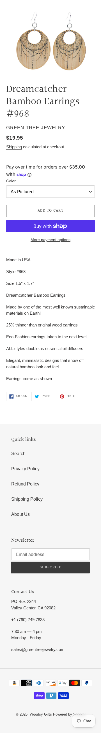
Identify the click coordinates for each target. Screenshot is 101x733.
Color (11, 181)
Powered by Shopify (69, 714)
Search (18, 453)
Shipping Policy (27, 499)
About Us (20, 514)
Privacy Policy (25, 468)
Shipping (14, 146)
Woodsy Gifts (41, 714)
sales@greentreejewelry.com (38, 649)
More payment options (50, 239)
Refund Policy (25, 484)
